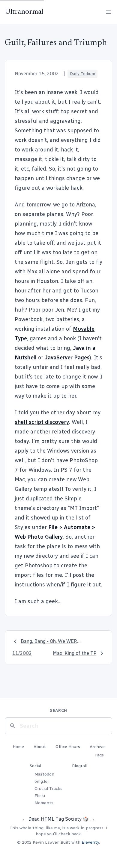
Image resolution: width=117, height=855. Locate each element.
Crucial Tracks (48, 788)
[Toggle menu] (108, 12)
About (40, 746)
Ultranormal (24, 12)
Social (35, 765)
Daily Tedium (82, 73)
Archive (97, 746)
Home (18, 746)
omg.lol (41, 781)
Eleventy (90, 842)
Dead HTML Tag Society (55, 819)
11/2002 (22, 653)
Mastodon (44, 774)
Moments (43, 802)
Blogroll (79, 765)
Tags (99, 755)
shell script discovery (42, 422)
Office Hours (68, 746)
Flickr (40, 795)
